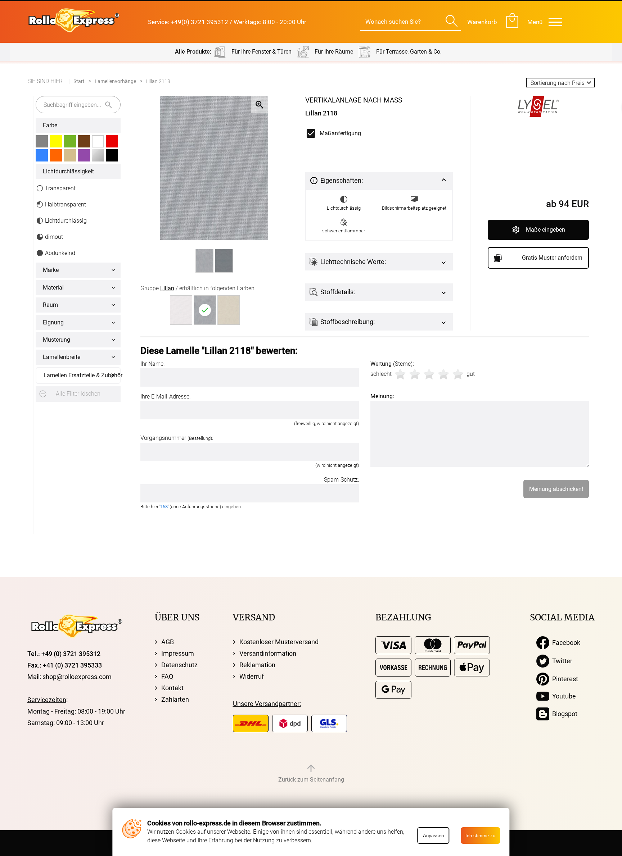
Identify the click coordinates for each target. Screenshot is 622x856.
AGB (167, 642)
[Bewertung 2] (414, 374)
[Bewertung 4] (443, 374)
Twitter (560, 661)
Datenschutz (179, 665)
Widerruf (251, 676)
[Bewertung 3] (429, 374)
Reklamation (257, 665)
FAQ (167, 676)
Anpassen (433, 835)
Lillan (167, 288)
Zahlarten (175, 699)
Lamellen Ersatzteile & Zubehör (82, 375)
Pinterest (563, 679)
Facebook (564, 642)
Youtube (562, 696)
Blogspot (563, 714)
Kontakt (172, 688)
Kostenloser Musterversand (279, 642)
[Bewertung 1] (400, 374)
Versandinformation (267, 653)
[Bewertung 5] (458, 374)
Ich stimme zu (480, 835)
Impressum (177, 653)
